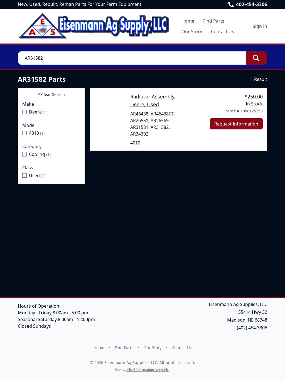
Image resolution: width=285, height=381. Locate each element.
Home (187, 21)
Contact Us (222, 31)
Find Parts (213, 21)
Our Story (191, 31)
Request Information (236, 124)
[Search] (256, 58)
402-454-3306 (251, 4)
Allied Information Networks (147, 369)
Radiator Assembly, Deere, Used (153, 100)
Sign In (260, 26)
